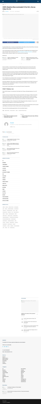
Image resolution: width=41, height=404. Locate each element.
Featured (4, 379)
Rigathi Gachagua (11, 220)
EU (12, 212)
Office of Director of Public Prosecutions (25, 51)
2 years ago (9, 146)
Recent (22, 377)
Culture (4, 168)
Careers (3, 362)
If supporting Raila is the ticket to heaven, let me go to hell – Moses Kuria (13, 140)
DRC (14, 210)
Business (4, 162)
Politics (22, 376)
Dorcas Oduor (12, 110)
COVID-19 (4, 210)
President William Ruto (22, 110)
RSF (15, 220)
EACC (17, 110)
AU (2, 160)
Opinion (3, 191)
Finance (3, 177)
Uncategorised (5, 196)
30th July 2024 (12, 11)
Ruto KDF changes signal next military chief (30, 318)
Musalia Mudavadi (6, 217)
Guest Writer (4, 360)
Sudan (14, 224)
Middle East (4, 185)
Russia (4, 222)
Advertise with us (5, 358)
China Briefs (4, 164)
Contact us (4, 363)
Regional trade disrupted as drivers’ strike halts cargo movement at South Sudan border (32, 58)
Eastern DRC (5, 212)
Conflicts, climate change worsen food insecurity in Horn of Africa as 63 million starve (13, 144)
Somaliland (4, 224)
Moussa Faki (15, 215)
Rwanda (7, 222)
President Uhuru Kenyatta (14, 217)
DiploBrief (8, 402)
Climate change (5, 166)
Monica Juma (10, 215)
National (18, 11)
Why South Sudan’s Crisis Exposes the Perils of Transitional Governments (18, 391)
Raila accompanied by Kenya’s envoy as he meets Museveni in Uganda (13, 149)
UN (3, 227)
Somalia (16, 222)
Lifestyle (4, 183)
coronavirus (16, 208)
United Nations (5, 198)
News (3, 189)
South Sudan (10, 224)
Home (3, 4)
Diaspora (4, 170)
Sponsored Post (5, 359)
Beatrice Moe (7, 110)
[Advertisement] (29, 173)
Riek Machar (5, 220)
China (6, 208)
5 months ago (9, 154)
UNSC (6, 227)
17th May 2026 (10, 59)
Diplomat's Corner (6, 172)
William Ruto (12, 227)
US (8, 227)
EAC (5, 4)
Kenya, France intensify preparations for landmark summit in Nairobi (13, 153)
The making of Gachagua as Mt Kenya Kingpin (14, 387)
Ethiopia (9, 212)
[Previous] (19, 63)
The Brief (7, 11)
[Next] (21, 63)
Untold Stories (5, 200)
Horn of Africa (5, 181)
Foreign (3, 179)
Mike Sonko (5, 215)
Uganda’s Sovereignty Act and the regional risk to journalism (13, 58)
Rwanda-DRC (12, 222)
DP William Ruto (9, 210)
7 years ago (9, 141)
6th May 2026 (28, 60)
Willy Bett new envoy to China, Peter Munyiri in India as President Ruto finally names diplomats (31, 326)
